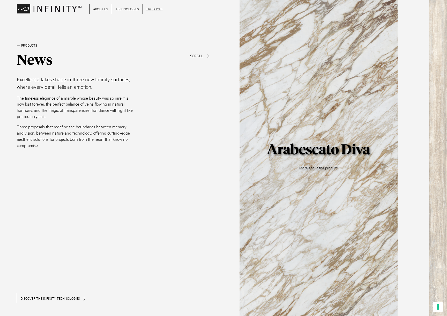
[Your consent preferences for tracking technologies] (438, 307)
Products (154, 8)
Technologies (127, 8)
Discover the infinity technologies (51, 298)
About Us (100, 8)
